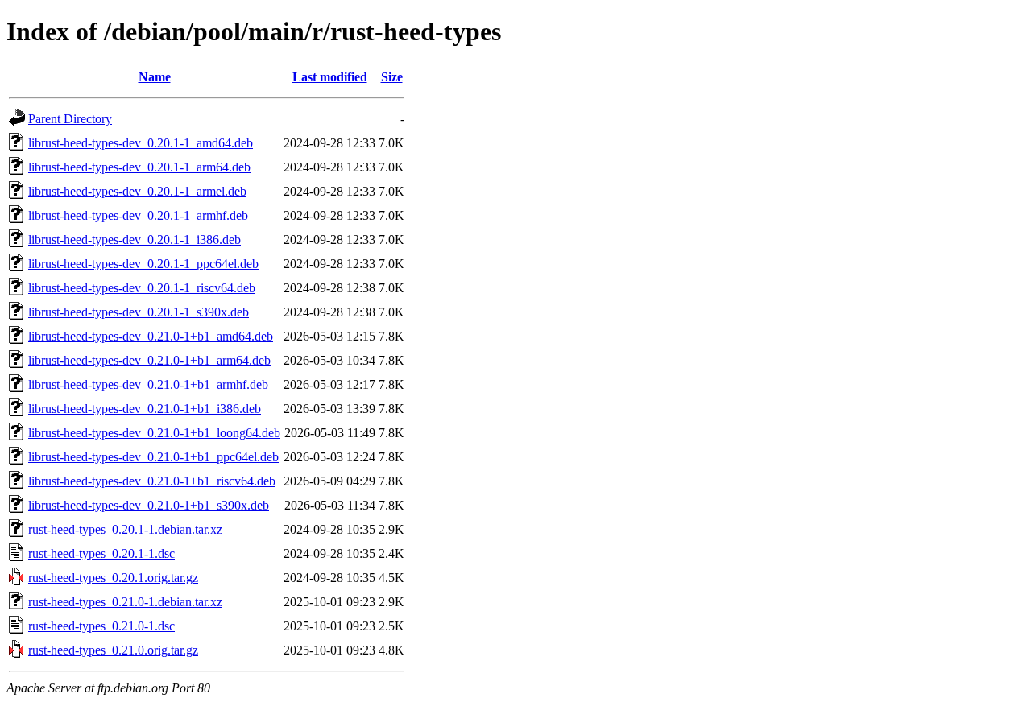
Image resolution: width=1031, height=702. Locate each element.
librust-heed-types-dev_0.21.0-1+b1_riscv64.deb (151, 481)
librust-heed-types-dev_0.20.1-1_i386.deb (134, 239)
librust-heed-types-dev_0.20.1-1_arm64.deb (139, 167)
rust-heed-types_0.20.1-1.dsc (101, 553)
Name (155, 77)
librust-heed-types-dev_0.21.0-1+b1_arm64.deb (149, 360)
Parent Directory (70, 119)
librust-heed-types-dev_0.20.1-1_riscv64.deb (141, 288)
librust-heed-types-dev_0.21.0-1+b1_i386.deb (144, 408)
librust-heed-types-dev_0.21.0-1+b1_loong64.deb (154, 433)
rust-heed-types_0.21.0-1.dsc (101, 626)
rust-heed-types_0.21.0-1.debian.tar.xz (125, 602)
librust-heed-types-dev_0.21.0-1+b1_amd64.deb (150, 336)
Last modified (329, 77)
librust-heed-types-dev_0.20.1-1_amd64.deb (140, 143)
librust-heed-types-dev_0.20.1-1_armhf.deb (138, 215)
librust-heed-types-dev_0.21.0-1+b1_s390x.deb (148, 505)
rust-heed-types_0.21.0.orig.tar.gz (113, 650)
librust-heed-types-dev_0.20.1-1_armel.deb (137, 191)
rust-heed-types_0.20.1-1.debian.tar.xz (125, 529)
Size (392, 77)
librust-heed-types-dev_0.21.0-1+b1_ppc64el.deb (153, 457)
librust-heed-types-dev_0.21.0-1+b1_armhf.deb (148, 384)
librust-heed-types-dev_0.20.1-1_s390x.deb (138, 312)
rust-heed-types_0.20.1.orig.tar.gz (113, 577)
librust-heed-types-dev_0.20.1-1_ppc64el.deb (143, 263)
